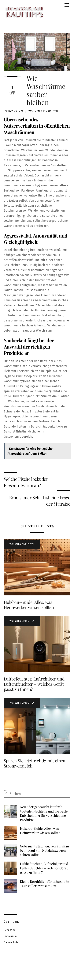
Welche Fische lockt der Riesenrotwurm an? (26, 482)
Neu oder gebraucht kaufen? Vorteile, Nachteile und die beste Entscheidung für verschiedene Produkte (44, 813)
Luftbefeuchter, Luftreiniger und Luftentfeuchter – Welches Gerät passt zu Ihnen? (34, 684)
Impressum (10, 936)
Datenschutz (11, 942)
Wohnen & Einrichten (43, 111)
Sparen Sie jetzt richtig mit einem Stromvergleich (35, 763)
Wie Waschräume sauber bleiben (46, 90)
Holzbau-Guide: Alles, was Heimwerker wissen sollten (29, 604)
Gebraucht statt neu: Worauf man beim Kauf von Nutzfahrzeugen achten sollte (44, 850)
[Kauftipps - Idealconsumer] (30, 13)
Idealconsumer (14, 111)
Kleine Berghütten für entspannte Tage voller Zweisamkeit (44, 883)
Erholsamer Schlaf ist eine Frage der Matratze (39, 500)
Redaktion (10, 930)
